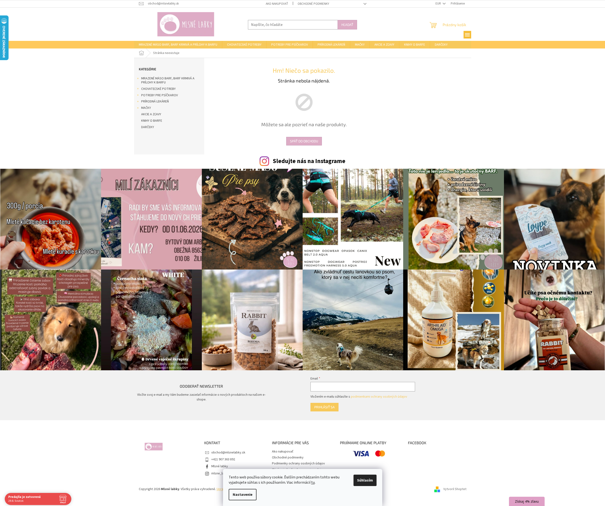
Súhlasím (365, 480)
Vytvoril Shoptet (454, 489)
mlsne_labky (220, 473)
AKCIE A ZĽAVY (151, 114)
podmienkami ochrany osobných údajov (379, 396)
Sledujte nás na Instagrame (309, 161)
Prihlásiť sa (324, 407)
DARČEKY (147, 127)
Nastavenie (242, 494)
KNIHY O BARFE (151, 120)
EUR (439, 3)
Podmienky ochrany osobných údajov (298, 463)
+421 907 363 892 (223, 459)
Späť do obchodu (304, 141)
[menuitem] (178, 44)
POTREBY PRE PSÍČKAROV (159, 95)
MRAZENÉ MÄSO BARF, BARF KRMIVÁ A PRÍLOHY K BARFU (167, 80)
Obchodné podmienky (313, 4)
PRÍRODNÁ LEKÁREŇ (155, 101)
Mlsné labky (219, 466)
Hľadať (347, 25)
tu (313, 482)
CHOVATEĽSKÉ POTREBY (158, 89)
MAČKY (146, 108)
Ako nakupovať (277, 4)
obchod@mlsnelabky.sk (228, 452)
